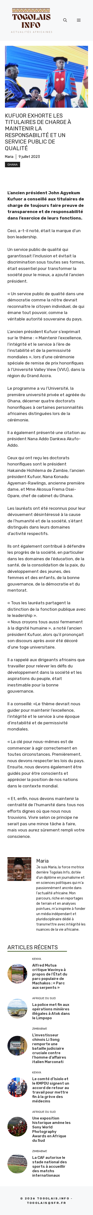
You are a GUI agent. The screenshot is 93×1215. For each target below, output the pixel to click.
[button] (65, 20)
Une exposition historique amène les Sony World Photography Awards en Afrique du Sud (51, 1129)
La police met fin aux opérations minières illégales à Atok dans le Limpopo (51, 1011)
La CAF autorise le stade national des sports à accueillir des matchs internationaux (49, 1166)
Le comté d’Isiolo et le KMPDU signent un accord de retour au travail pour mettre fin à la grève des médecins (50, 1090)
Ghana (12, 164)
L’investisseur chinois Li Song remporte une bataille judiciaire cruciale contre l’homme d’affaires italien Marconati (49, 1048)
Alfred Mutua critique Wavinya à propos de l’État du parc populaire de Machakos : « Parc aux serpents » (49, 976)
